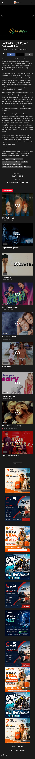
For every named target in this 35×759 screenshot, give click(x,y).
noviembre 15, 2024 (9, 428)
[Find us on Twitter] (4, 755)
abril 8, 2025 (5, 398)
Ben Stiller (8, 159)
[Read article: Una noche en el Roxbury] (17, 294)
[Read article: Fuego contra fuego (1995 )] (17, 234)
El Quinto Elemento (8, 218)
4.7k (11, 398)
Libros (17, 750)
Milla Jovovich (17, 164)
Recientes (12, 750)
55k (16, 428)
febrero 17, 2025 (6, 220)
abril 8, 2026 (5, 339)
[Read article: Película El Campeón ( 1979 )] (17, 412)
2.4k (11, 339)
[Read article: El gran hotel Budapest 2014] (17, 442)
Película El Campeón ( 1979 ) (11, 426)
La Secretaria (6, 277)
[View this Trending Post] (2, 428)
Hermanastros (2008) (9, 337)
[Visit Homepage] (17, 2)
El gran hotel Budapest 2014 (11, 455)
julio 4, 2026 (5, 368)
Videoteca (22, 750)
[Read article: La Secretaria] (17, 264)
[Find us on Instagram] (6, 755)
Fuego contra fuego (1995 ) (11, 248)
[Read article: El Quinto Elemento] (17, 204)
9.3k (12, 309)
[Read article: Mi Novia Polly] (17, 353)
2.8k (11, 368)
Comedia (5, 303)
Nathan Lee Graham (8, 166)
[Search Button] (32, 2)
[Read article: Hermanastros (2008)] (17, 323)
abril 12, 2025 (5, 279)
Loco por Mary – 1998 (9, 396)
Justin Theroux (7, 164)
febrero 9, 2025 (6, 309)
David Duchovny (7, 161)
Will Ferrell (27, 166)
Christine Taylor (17, 159)
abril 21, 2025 (5, 457)
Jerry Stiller (16, 161)
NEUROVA (20, 746)
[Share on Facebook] (11, 54)
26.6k (13, 220)
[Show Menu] (2, 2)
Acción (5, 244)
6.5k (11, 279)
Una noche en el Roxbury (10, 307)
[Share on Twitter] (20, 54)
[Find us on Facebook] (1, 755)
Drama (5, 273)
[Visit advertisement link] (17, 32)
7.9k (13, 250)
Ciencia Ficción (7, 214)
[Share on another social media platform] (29, 54)
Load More (17, 463)
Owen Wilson (18, 166)
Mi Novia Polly (6, 366)
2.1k (11, 457)
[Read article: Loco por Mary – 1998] (17, 383)
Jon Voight (25, 161)
